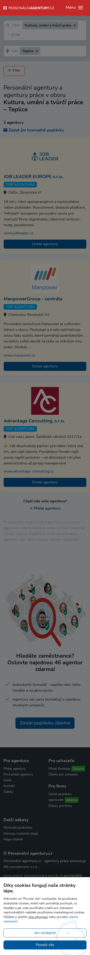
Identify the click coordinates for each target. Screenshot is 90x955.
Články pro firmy (60, 806)
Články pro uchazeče (63, 774)
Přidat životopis (59, 768)
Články (8, 792)
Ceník (7, 780)
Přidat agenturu (47, 508)
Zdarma (78, 768)
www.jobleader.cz (18, 233)
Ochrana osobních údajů (20, 833)
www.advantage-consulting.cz (29, 471)
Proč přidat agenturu (18, 774)
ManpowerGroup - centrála (33, 299)
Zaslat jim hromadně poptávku (36, 130)
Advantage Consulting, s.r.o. (34, 421)
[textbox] (8, 35)
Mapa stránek (13, 839)
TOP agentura (20, 184)
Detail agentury (45, 244)
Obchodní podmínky (17, 827)
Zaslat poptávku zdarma (45, 723)
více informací (38, 917)
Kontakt (9, 786)
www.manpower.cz (19, 355)
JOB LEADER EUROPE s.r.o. (33, 177)
